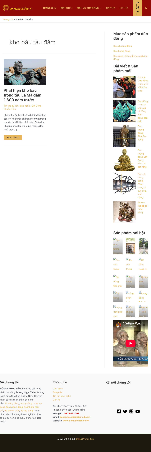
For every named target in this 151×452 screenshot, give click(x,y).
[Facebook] (119, 411)
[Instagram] (131, 411)
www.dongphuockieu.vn (76, 420)
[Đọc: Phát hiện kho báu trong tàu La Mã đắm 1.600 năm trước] (25, 71)
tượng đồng (26, 403)
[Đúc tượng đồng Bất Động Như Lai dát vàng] (124, 160)
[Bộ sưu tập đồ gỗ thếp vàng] (124, 212)
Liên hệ (56, 399)
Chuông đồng (12, 403)
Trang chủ (8, 19)
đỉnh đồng (17, 407)
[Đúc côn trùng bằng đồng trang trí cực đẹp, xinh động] (124, 184)
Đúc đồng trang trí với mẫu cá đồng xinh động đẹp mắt (143, 111)
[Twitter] (125, 411)
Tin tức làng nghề (62, 396)
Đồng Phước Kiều (85, 439)
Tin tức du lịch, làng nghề (17, 105)
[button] (100, 8)
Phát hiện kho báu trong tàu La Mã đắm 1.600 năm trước (22, 95)
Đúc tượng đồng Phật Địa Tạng (142, 133)
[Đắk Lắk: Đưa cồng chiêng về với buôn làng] (124, 87)
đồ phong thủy (11, 410)
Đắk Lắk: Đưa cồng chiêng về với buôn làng (143, 84)
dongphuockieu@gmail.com (75, 417)
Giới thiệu (58, 388)
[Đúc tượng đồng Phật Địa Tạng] (124, 136)
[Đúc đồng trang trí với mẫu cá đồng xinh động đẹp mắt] (124, 111)
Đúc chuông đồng (122, 46)
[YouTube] (137, 411)
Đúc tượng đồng (121, 51)
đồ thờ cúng (26, 410)
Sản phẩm (58, 392)
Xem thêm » (12, 137)
